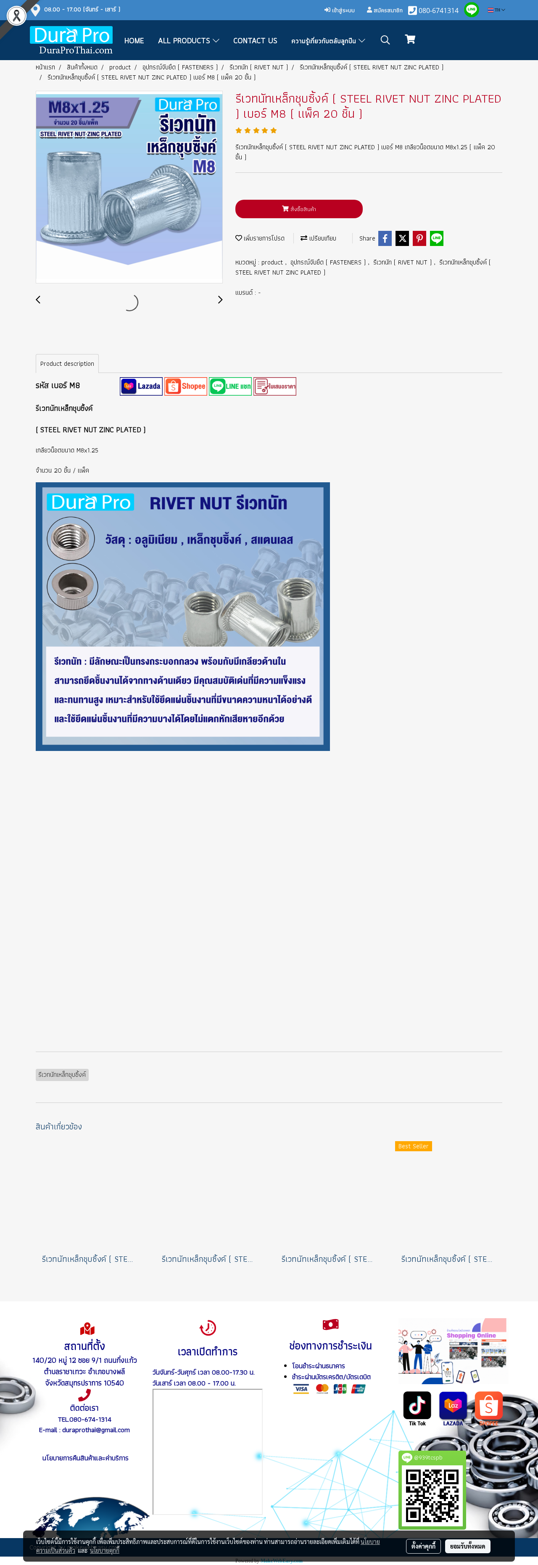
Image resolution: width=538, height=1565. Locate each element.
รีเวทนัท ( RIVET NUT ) (403, 262)
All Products (185, 41)
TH (497, 10)
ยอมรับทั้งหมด (467, 1546)
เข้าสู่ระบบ (342, 10)
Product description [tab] (67, 363)
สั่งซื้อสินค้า (302, 209)
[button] (385, 40)
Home (134, 41)
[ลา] (453, 1408)
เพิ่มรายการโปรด (263, 238)
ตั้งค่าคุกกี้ (423, 1546)
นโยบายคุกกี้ (104, 1550)
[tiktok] (417, 1408)
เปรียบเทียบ (321, 238)
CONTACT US (255, 41)
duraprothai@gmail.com (96, 1429)
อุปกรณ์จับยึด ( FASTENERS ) (329, 262)
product (273, 262)
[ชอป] (489, 1408)
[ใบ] (274, 386)
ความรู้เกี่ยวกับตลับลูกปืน (325, 41)
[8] (141, 386)
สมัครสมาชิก (387, 10)
